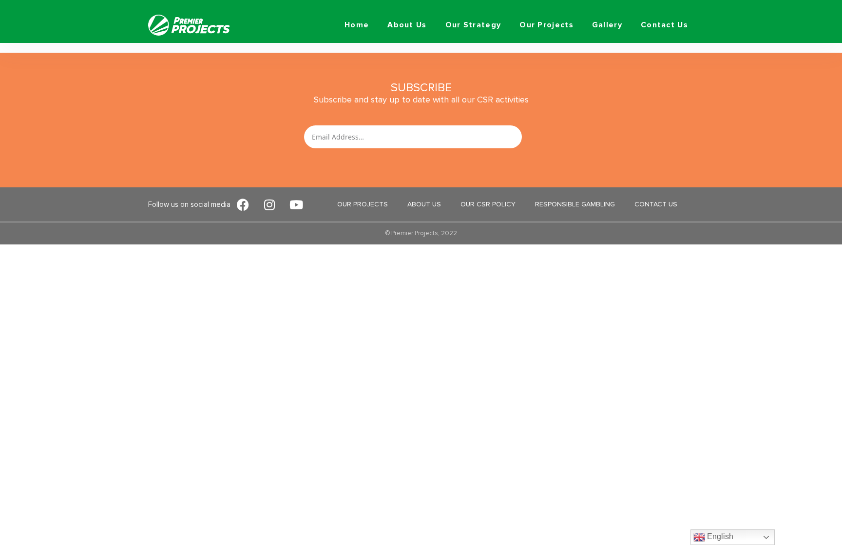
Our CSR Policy (488, 204)
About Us (406, 25)
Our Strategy (473, 25)
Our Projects (546, 25)
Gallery (607, 25)
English (719, 536)
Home (356, 25)
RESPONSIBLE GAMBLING (575, 204)
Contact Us (664, 25)
